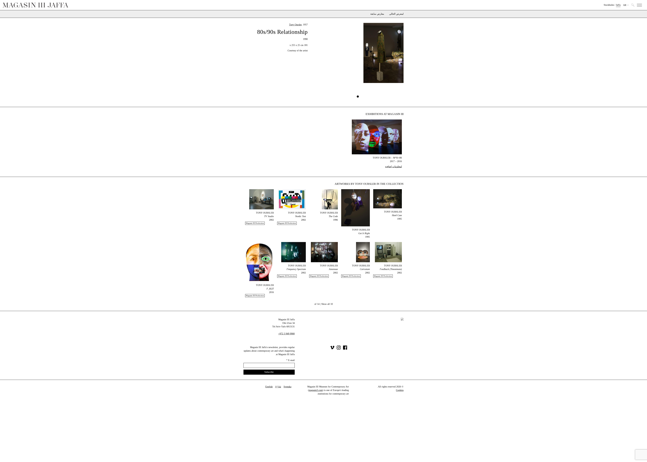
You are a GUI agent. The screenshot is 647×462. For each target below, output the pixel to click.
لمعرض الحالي (396, 14)
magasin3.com (315, 390)
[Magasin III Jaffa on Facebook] (345, 349)
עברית (278, 386)
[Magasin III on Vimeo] (332, 349)
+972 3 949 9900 (286, 333)
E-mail (290, 360)
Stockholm (609, 5)
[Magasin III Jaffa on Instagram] (339, 349)
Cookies (400, 390)
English (269, 386)
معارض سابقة (377, 14)
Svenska (287, 386)
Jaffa (618, 5)
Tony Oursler (295, 24)
